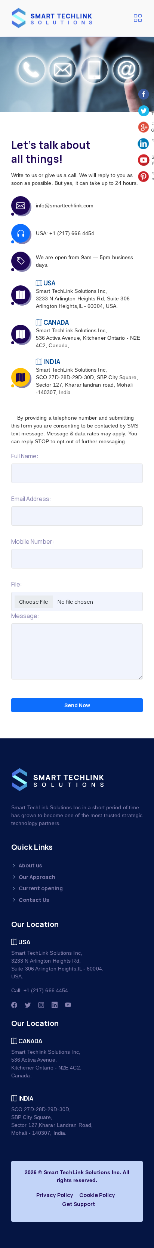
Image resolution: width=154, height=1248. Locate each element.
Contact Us (34, 899)
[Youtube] (68, 1005)
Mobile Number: (32, 541)
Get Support (78, 1204)
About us (30, 865)
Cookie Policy (97, 1194)
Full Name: (24, 456)
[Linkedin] (55, 1005)
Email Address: (31, 499)
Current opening (41, 888)
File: (16, 584)
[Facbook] (14, 1005)
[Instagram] (41, 1005)
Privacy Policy (54, 1194)
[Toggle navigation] (137, 18)
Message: (25, 616)
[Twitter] (28, 1005)
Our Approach (37, 876)
